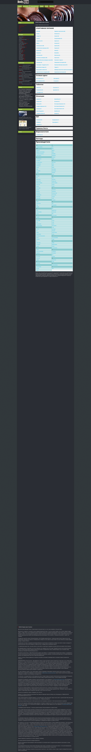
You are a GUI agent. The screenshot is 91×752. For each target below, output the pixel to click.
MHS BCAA (21, 57)
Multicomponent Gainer (23, 39)
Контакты (52, 6)
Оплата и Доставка (34, 6)
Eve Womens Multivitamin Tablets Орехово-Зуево (25, 90)
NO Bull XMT (21, 55)
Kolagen (20, 40)
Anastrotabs (21, 59)
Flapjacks (20, 48)
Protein (20, 49)
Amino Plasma (21, 58)
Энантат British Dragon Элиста (59, 679)
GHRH (20, 53)
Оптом (46, 6)
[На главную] (23, 2)
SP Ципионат (21, 54)
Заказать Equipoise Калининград (24, 93)
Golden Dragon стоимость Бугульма (40, 726)
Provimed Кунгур (28, 106)
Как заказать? (26, 6)
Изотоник (20, 45)
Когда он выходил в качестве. (24, 128)
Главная (19, 6)
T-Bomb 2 (20, 38)
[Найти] (52, 2)
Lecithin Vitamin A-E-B (22, 43)
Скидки (41, 6)
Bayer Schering (21, 44)
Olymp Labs (21, 50)
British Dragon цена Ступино (44, 24)
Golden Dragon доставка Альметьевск (49, 672)
